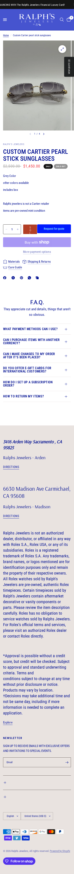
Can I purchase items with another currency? (31, 341)
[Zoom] (62, 49)
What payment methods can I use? (30, 329)
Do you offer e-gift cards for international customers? (27, 369)
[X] (14, 277)
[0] (68, 19)
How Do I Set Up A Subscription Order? (28, 383)
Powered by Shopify (60, 851)
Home (6, 35)
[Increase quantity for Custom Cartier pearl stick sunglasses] (18, 229)
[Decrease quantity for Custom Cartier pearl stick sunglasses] (6, 229)
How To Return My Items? (23, 396)
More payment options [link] (37, 252)
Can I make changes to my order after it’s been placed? (29, 355)
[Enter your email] (67, 762)
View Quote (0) (69, 67)
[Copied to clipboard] (38, 277)
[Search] (61, 19)
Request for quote (54, 228)
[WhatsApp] (30, 277)
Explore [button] (8, 722)
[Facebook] (5, 277)
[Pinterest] (22, 277)
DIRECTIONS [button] (11, 467)
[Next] (43, 133)
